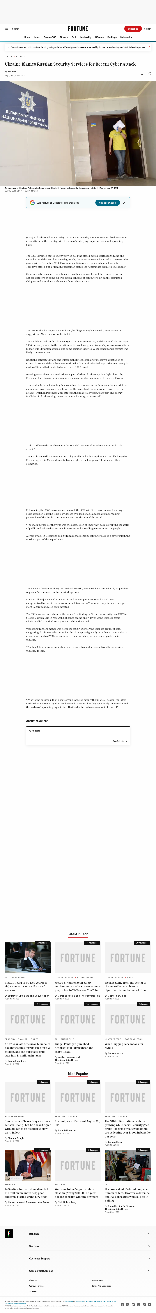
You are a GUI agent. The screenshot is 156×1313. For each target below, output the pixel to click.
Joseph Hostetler (67, 1131)
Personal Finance (16, 1039)
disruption (18, 978)
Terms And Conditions (101, 1285)
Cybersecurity (64, 978)
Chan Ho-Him (115, 1206)
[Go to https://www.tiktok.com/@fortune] (144, 1304)
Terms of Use (69, 1301)
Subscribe (133, 28)
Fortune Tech (134, 1039)
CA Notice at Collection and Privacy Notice (98, 1301)
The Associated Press (66, 1060)
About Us (33, 1280)
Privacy (132, 978)
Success (60, 1185)
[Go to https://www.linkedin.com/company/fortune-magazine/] (133, 1304)
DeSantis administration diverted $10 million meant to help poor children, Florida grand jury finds (26, 1192)
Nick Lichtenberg (67, 1202)
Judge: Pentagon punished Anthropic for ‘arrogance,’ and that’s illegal (74, 1047)
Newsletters (113, 1039)
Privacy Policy (80, 1301)
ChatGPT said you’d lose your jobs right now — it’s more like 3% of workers (26, 986)
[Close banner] (124, 202)
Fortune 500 (50, 37)
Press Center (97, 1280)
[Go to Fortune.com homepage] (78, 28)
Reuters (12, 72)
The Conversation (39, 996)
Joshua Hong (115, 1142)
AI (6, 978)
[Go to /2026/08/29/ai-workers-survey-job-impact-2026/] (28, 957)
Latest (37, 37)
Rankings (112, 37)
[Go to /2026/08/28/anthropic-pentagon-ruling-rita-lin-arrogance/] (78, 1019)
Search (15, 28)
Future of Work (15, 1116)
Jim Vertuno (14, 1202)
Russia (21, 57)
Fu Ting (127, 1206)
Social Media (85, 978)
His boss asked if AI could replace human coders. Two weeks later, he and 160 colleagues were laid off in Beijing (127, 1194)
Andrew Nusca (115, 1054)
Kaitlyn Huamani (66, 1057)
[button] (27, 37)
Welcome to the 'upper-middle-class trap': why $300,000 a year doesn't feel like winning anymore (76, 1192)
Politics (10, 1185)
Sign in (147, 28)
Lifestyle (99, 37)
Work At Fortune (36, 1285)
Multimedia (126, 37)
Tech (74, 37)
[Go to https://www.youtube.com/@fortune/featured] (149, 1304)
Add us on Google (107, 202)
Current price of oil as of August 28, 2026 (77, 1122)
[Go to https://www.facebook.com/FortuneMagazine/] (122, 1304)
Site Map (33, 1291)
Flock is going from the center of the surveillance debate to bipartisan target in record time (125, 986)
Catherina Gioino (117, 996)
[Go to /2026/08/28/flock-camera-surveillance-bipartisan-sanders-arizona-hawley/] (128, 957)
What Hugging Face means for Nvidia (124, 1045)
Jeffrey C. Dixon (16, 996)
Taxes (35, 1039)
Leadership (85, 37)
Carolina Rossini (66, 996)
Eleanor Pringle (16, 1138)
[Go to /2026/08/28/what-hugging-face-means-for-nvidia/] (128, 1019)
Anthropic (67, 1039)
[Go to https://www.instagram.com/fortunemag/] (138, 1304)
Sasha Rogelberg (17, 1061)
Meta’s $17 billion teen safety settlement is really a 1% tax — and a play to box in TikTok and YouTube (78, 986)
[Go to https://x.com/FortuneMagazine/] (127, 1304)
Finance (64, 37)
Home (27, 37)
